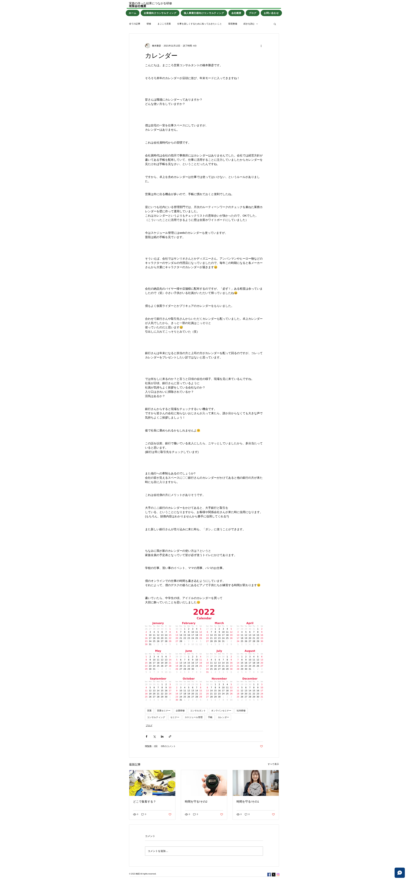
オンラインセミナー (221, 710)
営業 (149, 710)
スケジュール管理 (194, 717)
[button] (274, 24)
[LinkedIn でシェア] (162, 736)
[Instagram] (278, 874)
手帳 (210, 717)
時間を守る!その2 (196, 801)
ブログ (149, 725)
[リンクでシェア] (169, 736)
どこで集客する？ (144, 801)
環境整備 (232, 23)
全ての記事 (134, 23)
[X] (273, 874)
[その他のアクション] (261, 46)
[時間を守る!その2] (204, 783)
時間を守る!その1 (248, 801)
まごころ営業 (164, 23)
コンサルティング (156, 717)
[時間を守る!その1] (256, 783)
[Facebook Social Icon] (269, 874)
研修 (149, 23)
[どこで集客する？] (152, 783)
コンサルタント (198, 710)
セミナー (174, 717)
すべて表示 (273, 764)
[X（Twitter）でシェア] (154, 736)
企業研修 (180, 710)
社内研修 (241, 710)
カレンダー (223, 717)
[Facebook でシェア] (146, 736)
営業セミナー (163, 710)
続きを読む (249, 23)
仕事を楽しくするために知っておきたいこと (199, 23)
